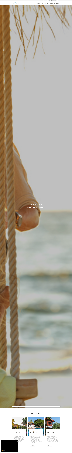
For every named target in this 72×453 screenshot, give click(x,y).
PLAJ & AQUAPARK (51, 3)
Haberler (43, 0)
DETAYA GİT (32, 445)
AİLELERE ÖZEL (44, 3)
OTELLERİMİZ (39, 3)
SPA (54, 3)
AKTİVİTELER (57, 3)
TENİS (47, 3)
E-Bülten (48, 0)
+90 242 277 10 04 (54, 0)
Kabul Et (3, 450)
